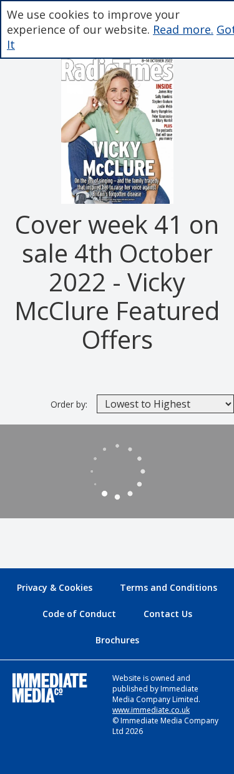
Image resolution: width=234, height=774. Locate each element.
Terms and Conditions (168, 587)
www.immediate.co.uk (151, 710)
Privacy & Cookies (54, 587)
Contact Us (168, 614)
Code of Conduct (79, 614)
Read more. (183, 29)
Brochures (117, 640)
